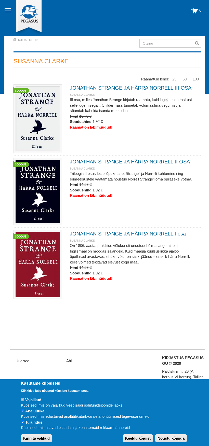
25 (174, 79)
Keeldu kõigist (138, 438)
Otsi (198, 43)
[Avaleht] (26, 18)
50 (184, 79)
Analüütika (34, 411)
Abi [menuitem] (69, 361)
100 (196, 79)
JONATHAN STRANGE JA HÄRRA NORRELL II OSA (130, 161)
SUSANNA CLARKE (82, 94)
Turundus (33, 422)
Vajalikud (33, 400)
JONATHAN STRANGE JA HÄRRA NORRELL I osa (128, 233)
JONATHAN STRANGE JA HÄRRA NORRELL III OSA (130, 88)
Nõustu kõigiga (171, 438)
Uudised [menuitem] (22, 361)
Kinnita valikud (36, 438)
